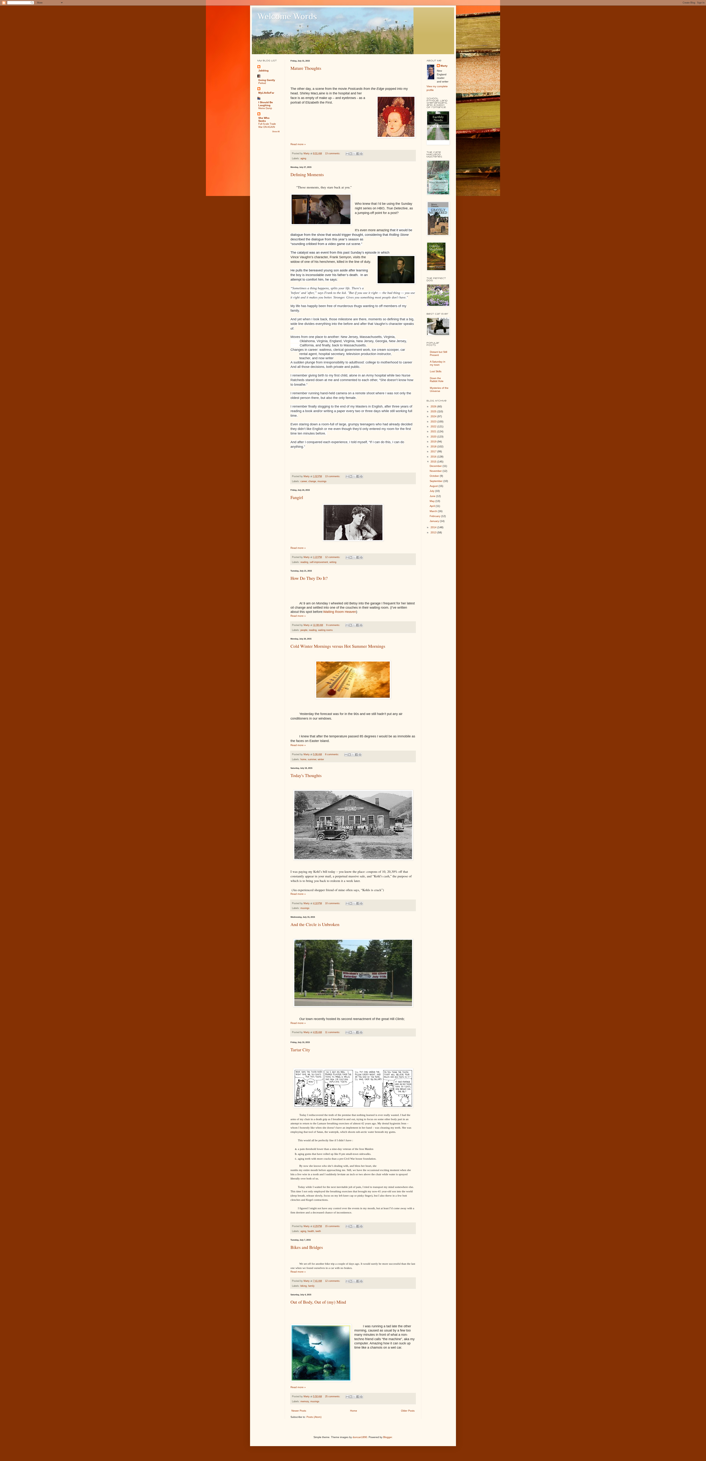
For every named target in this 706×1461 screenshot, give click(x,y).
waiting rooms (325, 630)
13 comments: (333, 153)
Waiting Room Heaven (339, 612)
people (303, 630)
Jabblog (263, 70)
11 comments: (333, 1032)
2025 (434, 411)
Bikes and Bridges (306, 1247)
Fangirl (296, 497)
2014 (434, 527)
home (303, 759)
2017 (434, 451)
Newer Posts (298, 1410)
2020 (434, 436)
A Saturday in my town (437, 363)
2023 (434, 421)
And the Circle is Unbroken (314, 924)
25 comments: (333, 1396)
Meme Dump (265, 108)
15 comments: (333, 1226)
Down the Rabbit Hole (436, 380)
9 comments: (333, 625)
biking (303, 1286)
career (303, 481)
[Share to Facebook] (358, 154)
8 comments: (332, 754)
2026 (434, 406)
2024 (434, 416)
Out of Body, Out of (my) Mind (318, 1302)
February (435, 516)
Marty (444, 65)
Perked (262, 83)
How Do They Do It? (309, 578)
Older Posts (408, 1410)
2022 (434, 426)
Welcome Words (287, 16)
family (311, 1286)
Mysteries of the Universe (439, 389)
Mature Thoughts (305, 68)
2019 (434, 441)
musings (322, 481)
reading (304, 562)
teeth (318, 1231)
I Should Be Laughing (265, 104)
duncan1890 (360, 1437)
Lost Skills (435, 371)
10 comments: (333, 903)
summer (312, 759)
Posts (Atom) (314, 1416)
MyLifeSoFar (266, 92)
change (312, 481)
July (432, 490)
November (436, 470)
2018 (434, 446)
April (433, 506)
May (432, 501)
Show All (275, 131)
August (434, 485)
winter (321, 759)
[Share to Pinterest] (361, 154)
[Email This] (347, 154)
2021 (434, 431)
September (436, 481)
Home (353, 1410)
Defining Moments (307, 174)
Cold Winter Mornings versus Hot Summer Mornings (337, 646)
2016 (434, 456)
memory (304, 1401)
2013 (434, 532)
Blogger (387, 1437)
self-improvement (319, 562)
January (435, 521)
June (433, 496)
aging (303, 158)
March (434, 511)
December (436, 465)
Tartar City (300, 1050)
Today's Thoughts (306, 775)
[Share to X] (354, 154)
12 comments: (333, 557)
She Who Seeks (264, 119)
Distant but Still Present (438, 353)
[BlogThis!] (351, 154)
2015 (434, 461)
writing (332, 562)
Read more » (298, 144)
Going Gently (266, 80)
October (435, 475)
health (311, 1231)
